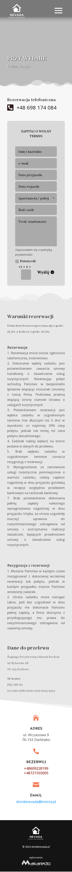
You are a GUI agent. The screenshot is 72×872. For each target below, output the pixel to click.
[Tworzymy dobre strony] (36, 866)
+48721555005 (36, 773)
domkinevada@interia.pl (36, 801)
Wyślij (43, 272)
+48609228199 (36, 768)
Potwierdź (28, 261)
